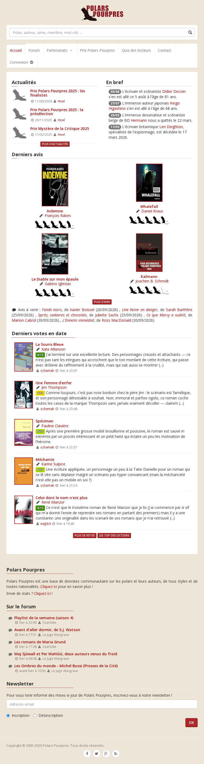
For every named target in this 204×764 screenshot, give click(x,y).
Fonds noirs (52, 309)
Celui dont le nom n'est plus (61, 497)
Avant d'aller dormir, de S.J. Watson (47, 629)
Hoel (61, 101)
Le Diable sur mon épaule (55, 279)
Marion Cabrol (24, 320)
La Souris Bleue (49, 344)
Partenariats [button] (56, 50)
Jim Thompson (54, 387)
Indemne (55, 210)
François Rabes (58, 215)
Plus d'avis (102, 302)
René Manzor (53, 502)
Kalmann (149, 276)
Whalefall (149, 206)
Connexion (19, 62)
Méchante (45, 459)
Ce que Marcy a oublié (165, 314)
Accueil (16, 50)
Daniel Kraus (152, 210)
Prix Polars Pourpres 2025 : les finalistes (57, 92)
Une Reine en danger (140, 309)
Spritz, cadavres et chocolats (62, 314)
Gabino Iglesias (58, 283)
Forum (34, 50)
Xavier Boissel (82, 309)
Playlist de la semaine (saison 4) (43, 617)
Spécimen (44, 421)
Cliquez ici (48, 586)
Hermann (139, 120)
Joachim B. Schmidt (152, 280)
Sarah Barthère (179, 309)
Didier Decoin (174, 91)
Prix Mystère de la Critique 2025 (59, 128)
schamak (47, 370)
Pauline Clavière (55, 425)
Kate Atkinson (53, 349)
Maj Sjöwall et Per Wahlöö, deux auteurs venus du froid (65, 653)
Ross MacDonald (116, 320)
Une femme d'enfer (54, 382)
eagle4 (45, 523)
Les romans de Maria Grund (40, 641)
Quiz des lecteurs (136, 50)
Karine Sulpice (53, 463)
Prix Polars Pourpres (97, 50)
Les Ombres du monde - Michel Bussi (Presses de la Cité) (66, 665)
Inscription (20, 715)
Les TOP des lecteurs (114, 535)
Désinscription (51, 715)
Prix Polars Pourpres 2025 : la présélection (56, 111)
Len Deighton (171, 126)
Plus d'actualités (55, 144)
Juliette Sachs (106, 314)
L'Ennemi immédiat (78, 320)
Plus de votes (85, 535)
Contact (164, 50)
